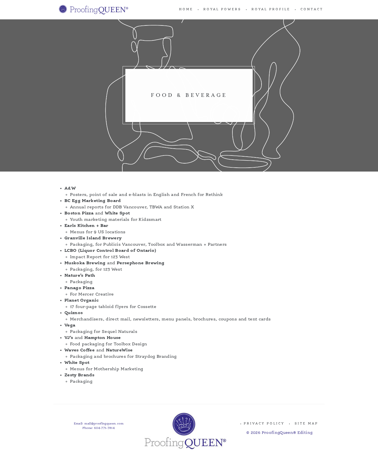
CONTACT (312, 9)
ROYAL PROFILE (271, 9)
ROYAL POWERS (222, 9)
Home (186, 9)
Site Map (306, 423)
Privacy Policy (264, 423)
